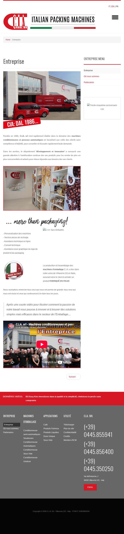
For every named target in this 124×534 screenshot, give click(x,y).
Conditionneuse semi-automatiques (31, 432)
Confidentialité (70, 432)
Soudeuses (28, 438)
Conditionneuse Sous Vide (30, 452)
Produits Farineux (51, 428)
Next (119, 398)
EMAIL (90, 487)
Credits (67, 436)
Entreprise (88, 70)
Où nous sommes (91, 76)
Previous (115, 398)
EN (113, 6)
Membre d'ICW (70, 440)
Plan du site (69, 428)
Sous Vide (47, 440)
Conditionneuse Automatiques (30, 444)
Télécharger (69, 425)
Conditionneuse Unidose (30, 459)
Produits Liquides (51, 432)
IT (109, 6)
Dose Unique (49, 436)
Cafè (45, 425)
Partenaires (89, 82)
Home (8, 40)
